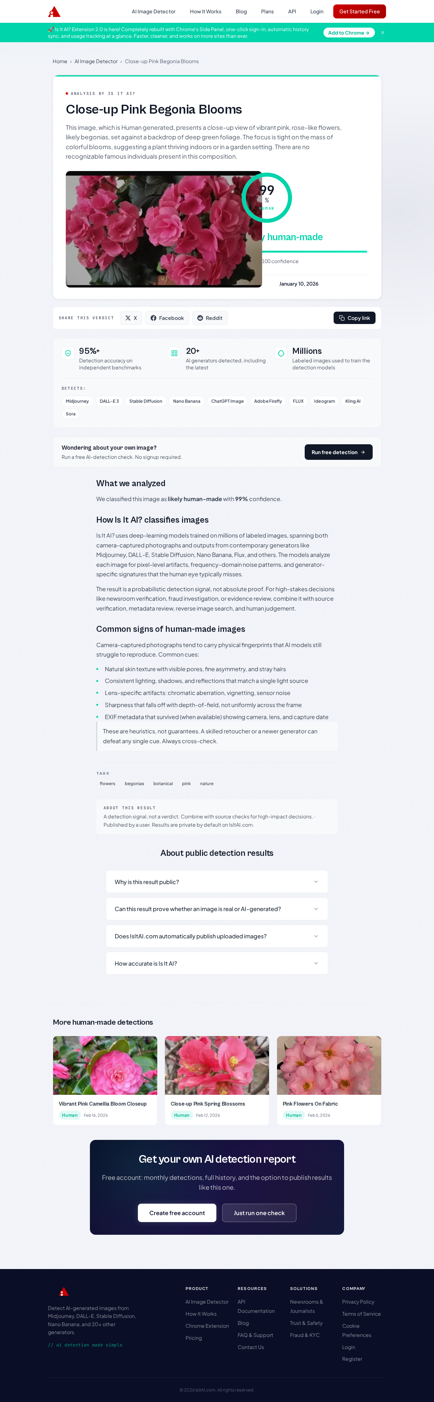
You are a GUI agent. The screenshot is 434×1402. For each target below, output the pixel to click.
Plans (267, 11)
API (292, 11)
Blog (241, 11)
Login (316, 11)
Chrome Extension (207, 1326)
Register (352, 1359)
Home (60, 61)
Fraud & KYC (305, 1335)
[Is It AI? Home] (54, 11)
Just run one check (259, 1212)
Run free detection (334, 452)
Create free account (177, 1212)
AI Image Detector (154, 11)
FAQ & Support (255, 1335)
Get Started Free (359, 11)
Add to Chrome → (349, 33)
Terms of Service (361, 1314)
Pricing (194, 1338)
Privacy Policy (358, 1302)
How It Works (205, 11)
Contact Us (251, 1347)
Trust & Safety (306, 1323)
